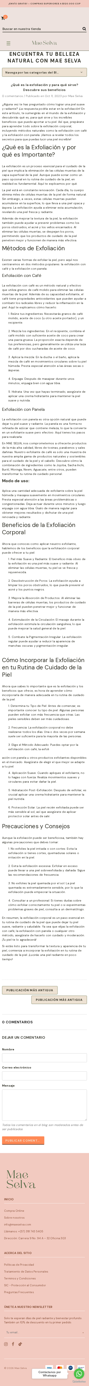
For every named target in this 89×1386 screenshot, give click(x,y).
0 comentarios (13, 96)
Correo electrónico (16, 1067)
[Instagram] (6, 1344)
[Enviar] (83, 1332)
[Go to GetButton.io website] (79, 1381)
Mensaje (8, 1085)
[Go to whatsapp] (79, 1374)
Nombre (8, 1049)
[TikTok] (20, 1344)
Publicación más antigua (29, 990)
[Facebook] (13, 1344)
